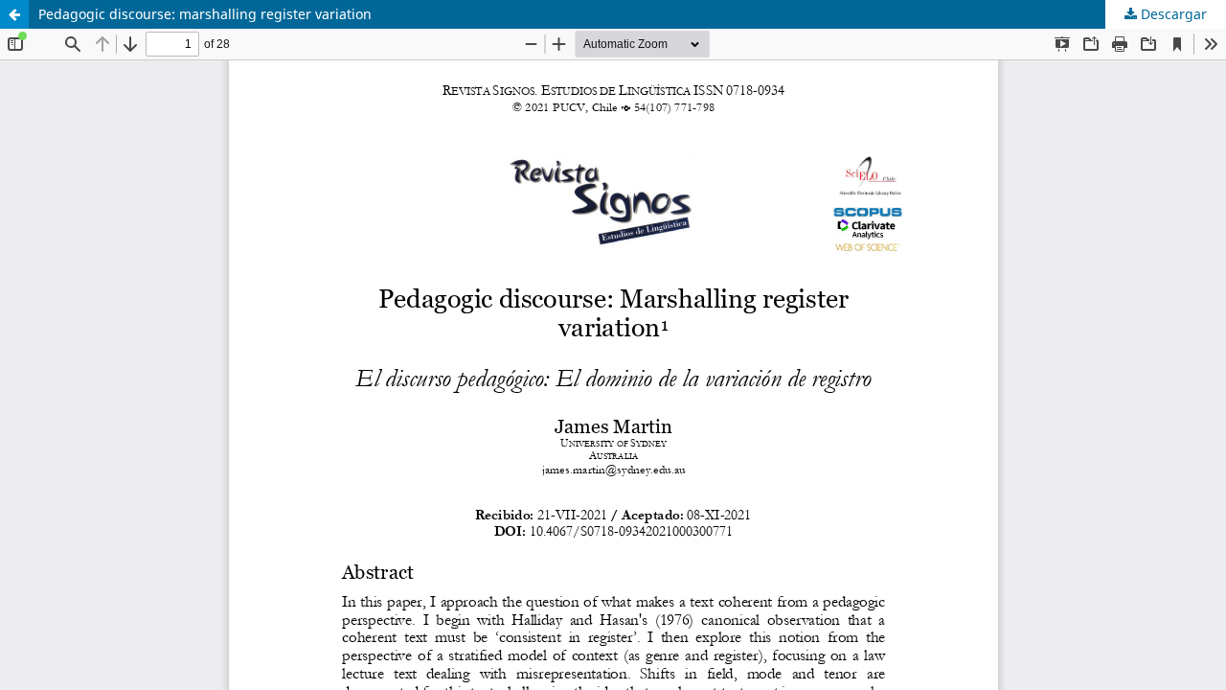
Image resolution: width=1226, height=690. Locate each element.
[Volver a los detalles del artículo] (14, 14)
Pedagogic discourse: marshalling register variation (205, 14)
